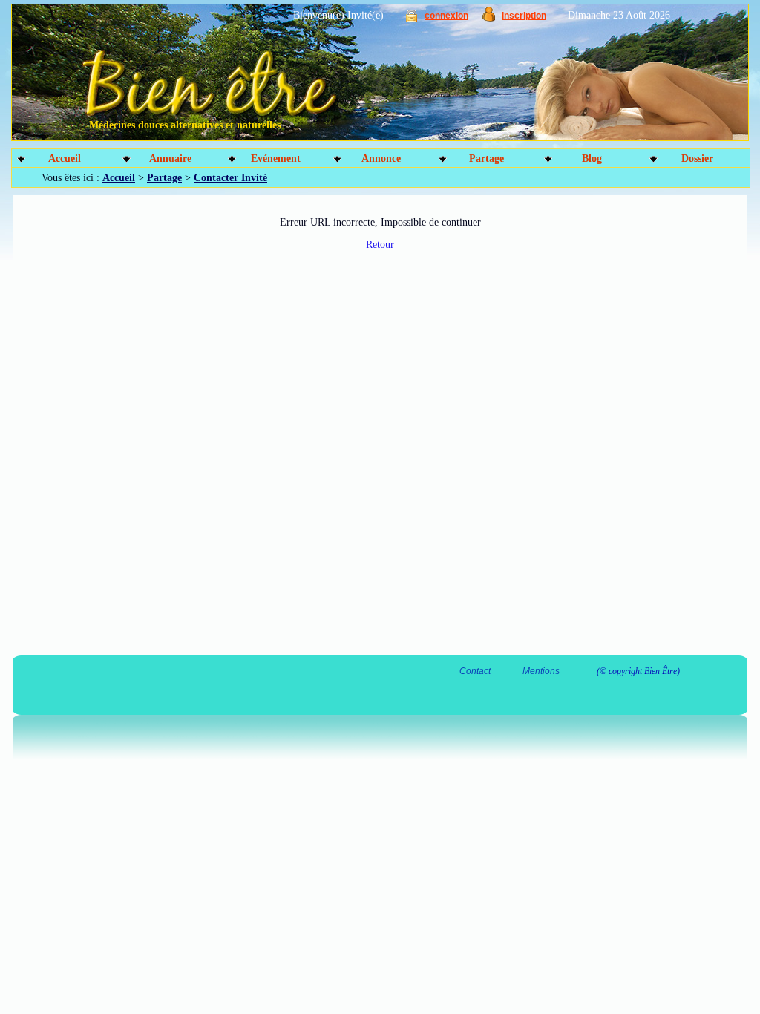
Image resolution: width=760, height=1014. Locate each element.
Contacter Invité (230, 177)
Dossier (697, 158)
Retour (380, 244)
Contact (475, 671)
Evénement (276, 158)
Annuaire (170, 158)
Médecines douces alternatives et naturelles (185, 125)
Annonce (381, 158)
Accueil (64, 158)
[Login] (411, 18)
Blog (592, 158)
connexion (446, 15)
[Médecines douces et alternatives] (347, 78)
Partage (486, 158)
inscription (524, 15)
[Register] (488, 18)
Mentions (541, 671)
